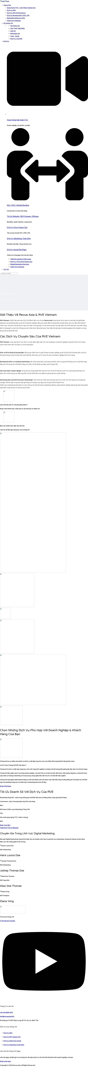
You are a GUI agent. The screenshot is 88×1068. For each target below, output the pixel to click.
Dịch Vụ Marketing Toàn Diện (19, 239)
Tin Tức (6, 269)
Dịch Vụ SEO (11, 10)
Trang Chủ (7, 5)
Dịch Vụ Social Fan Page (16, 250)
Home (2, 300)
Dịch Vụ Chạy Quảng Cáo (17, 227)
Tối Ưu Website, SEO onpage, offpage (23, 216)
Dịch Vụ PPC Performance (16, 13)
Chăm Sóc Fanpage (14, 20)
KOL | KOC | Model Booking (18, 205)
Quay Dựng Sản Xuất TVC (17, 120)
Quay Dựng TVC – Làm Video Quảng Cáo (21, 8)
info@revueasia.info (7, 1016)
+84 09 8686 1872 (6, 1012)
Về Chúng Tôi (8, 23)
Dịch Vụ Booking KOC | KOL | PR (18, 15)
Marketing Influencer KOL (16, 18)
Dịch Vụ (6, 41)
